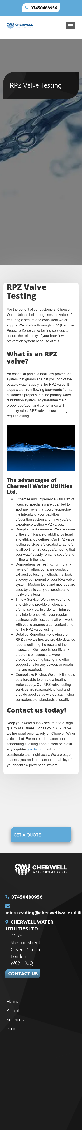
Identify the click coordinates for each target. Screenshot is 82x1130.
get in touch (37, 749)
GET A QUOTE (27, 834)
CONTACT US (23, 973)
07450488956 (44, 8)
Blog (12, 1028)
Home (13, 1001)
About (13, 1010)
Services (15, 1019)
